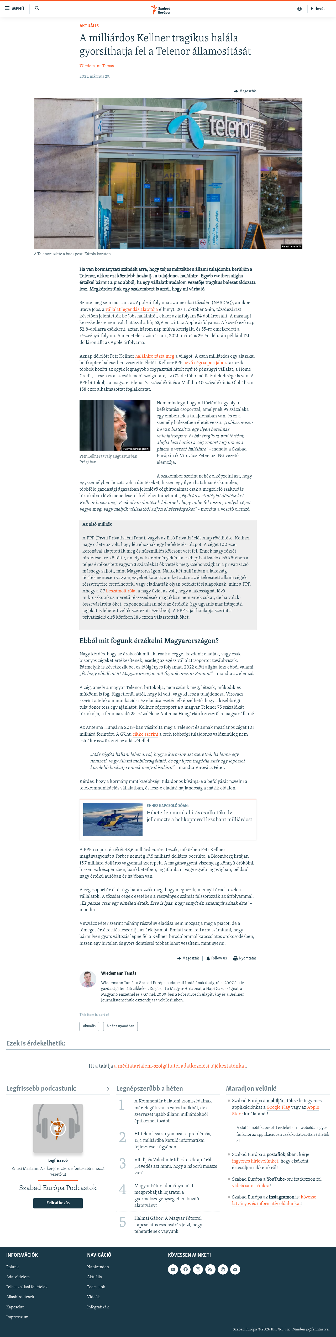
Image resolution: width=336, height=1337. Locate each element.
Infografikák (98, 1307)
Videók (93, 1297)
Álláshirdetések (20, 1297)
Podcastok (96, 1287)
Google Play (278, 1107)
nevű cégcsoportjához (205, 363)
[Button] (245, 91)
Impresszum (17, 1317)
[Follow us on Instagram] (198, 1269)
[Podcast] (223, 1269)
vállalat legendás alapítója (132, 309)
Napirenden (98, 1267)
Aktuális (89, 26)
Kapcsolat (15, 1307)
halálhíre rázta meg (154, 356)
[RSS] (210, 1269)
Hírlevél (317, 9)
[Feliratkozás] (235, 1269)
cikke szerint (145, 734)
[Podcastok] (300, 9)
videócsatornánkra (251, 1186)
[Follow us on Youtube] (173, 1269)
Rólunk (12, 1267)
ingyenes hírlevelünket (255, 1161)
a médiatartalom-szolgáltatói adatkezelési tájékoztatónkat (180, 1066)
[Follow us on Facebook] (185, 1269)
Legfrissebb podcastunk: (41, 1088)
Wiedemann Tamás (97, 66)
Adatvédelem (18, 1277)
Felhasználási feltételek (27, 1287)
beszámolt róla (120, 591)
